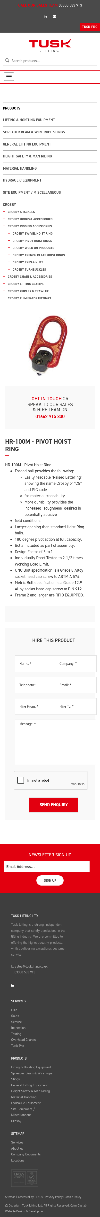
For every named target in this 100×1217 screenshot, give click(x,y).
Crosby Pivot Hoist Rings (32, 241)
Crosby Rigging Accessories (30, 226)
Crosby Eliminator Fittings (29, 298)
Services (18, 1001)
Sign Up (50, 880)
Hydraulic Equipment (22, 180)
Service (16, 1022)
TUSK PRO (90, 27)
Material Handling (20, 168)
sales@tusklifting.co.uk (31, 966)
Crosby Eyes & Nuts (28, 262)
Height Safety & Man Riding (27, 156)
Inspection (18, 1027)
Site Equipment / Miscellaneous (32, 192)
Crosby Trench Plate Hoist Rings (39, 255)
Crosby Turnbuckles (29, 269)
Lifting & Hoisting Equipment (29, 120)
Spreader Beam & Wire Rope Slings (34, 132)
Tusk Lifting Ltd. (24, 916)
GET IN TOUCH (47, 398)
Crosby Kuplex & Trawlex (28, 291)
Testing (16, 1034)
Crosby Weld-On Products (33, 248)
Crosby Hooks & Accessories (30, 219)
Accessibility (26, 1197)
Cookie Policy (73, 1197)
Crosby (9, 204)
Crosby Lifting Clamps (25, 284)
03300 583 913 (70, 5)
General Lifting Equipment (27, 144)
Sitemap (17, 1133)
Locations (18, 1160)
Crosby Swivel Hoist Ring (33, 233)
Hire (14, 1010)
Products (19, 1058)
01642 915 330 (50, 416)
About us (17, 1148)
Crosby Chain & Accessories (30, 277)
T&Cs (39, 1197)
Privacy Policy (54, 1197)
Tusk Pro (17, 1045)
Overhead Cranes (23, 1039)
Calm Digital (78, 1205)
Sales (15, 1016)
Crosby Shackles (21, 212)
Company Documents (26, 1154)
